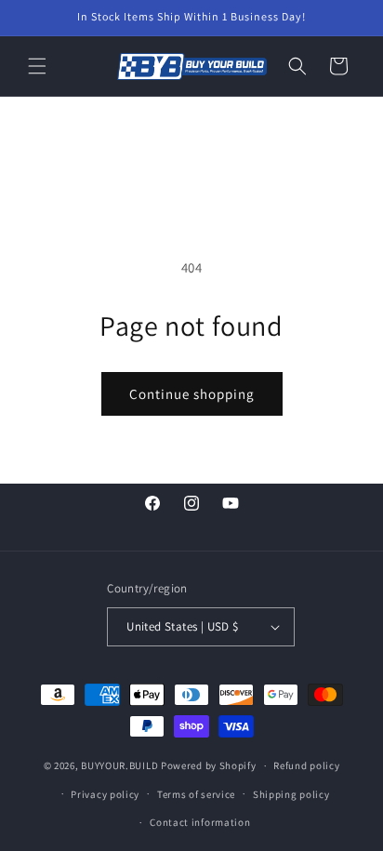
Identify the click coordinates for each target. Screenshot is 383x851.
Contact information (200, 822)
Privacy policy (105, 794)
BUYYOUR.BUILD (119, 765)
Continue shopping (192, 394)
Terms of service (196, 794)
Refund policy (306, 765)
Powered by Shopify (209, 765)
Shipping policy (291, 794)
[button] (37, 66)
